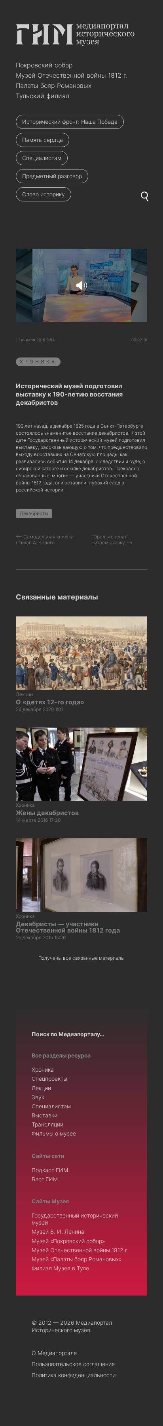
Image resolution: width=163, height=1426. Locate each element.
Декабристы (34, 513)
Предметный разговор (52, 176)
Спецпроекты (49, 1078)
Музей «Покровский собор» (68, 1241)
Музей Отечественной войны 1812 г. (71, 75)
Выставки (44, 1115)
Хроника (38, 362)
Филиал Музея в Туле (60, 1268)
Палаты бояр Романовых (53, 85)
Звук (38, 1097)
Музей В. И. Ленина (58, 1231)
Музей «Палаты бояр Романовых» (77, 1259)
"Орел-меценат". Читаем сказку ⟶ (112, 540)
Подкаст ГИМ (50, 1170)
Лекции (41, 1088)
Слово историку (43, 194)
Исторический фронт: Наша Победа (70, 121)
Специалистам (41, 158)
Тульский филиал (42, 96)
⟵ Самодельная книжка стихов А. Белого (45, 540)
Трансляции (47, 1124)
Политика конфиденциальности (74, 1375)
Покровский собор (44, 65)
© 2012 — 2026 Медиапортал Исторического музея (72, 1326)
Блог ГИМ (45, 1179)
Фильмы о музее (54, 1133)
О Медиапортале (54, 1353)
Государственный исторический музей (75, 1219)
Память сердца (42, 139)
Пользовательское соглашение (73, 1364)
